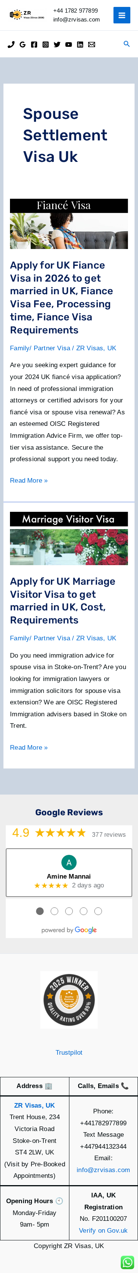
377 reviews (109, 834)
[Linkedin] (80, 44)
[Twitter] (57, 44)
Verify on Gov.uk (103, 1230)
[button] (126, 44)
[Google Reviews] (22, 44)
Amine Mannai (69, 876)
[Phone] (11, 44)
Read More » (29, 482)
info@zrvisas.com (103, 1170)
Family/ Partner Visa (40, 348)
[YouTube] (68, 44)
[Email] (91, 44)
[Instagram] (45, 44)
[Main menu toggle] (121, 15)
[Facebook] (34, 44)
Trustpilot (69, 1052)
